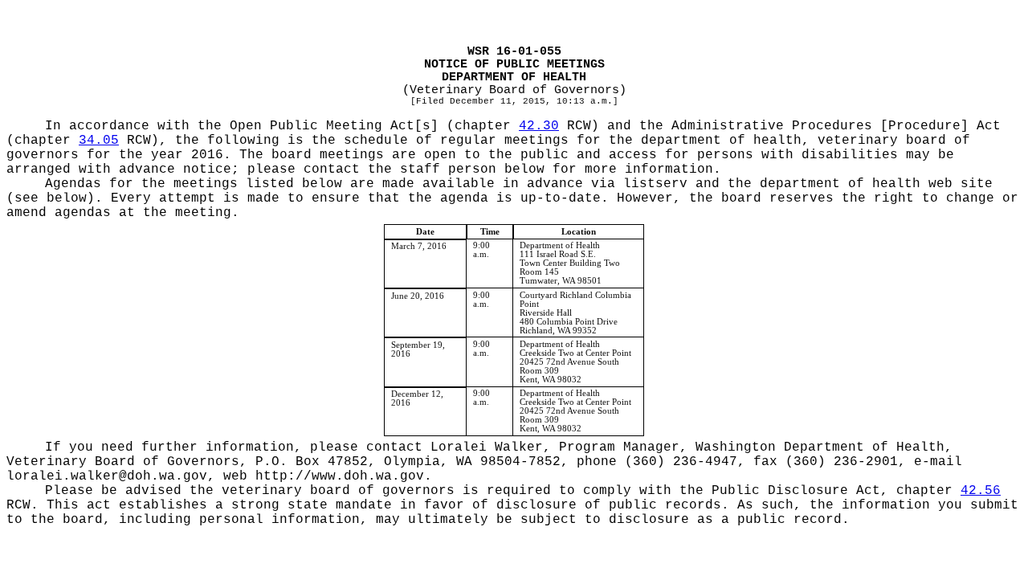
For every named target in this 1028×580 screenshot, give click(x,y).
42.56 (981, 491)
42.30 (539, 126)
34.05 (99, 140)
